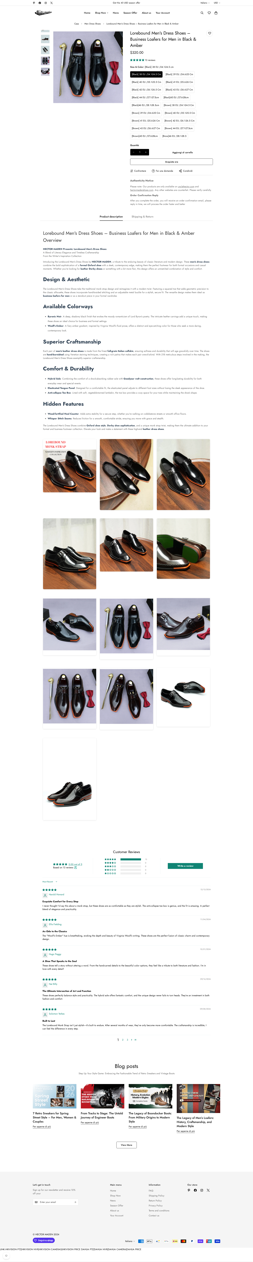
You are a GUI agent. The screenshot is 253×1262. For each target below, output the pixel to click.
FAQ (151, 1190)
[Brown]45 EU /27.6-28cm (145, 136)
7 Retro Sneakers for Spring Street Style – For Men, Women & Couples (54, 1117)
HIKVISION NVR (30, 1249)
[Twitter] (51, 3)
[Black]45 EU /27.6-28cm (176, 97)
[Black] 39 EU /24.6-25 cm (179, 74)
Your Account (163, 12)
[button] (216, 13)
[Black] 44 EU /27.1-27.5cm (145, 97)
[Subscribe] (75, 1202)
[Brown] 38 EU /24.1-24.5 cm (179, 105)
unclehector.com (186, 186)
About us (146, 12)
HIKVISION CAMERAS (50, 1249)
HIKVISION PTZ (13, 1249)
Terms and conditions (159, 1210)
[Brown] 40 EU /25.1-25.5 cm (180, 113)
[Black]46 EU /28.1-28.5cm (145, 105)
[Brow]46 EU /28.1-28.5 (174, 136)
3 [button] (127, 1039)
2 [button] (122, 1039)
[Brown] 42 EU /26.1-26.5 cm (179, 120)
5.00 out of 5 (75, 864)
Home (87, 12)
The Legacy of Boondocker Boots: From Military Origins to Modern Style (150, 1117)
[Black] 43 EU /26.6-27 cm (179, 89)
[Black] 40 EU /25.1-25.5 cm (146, 82)
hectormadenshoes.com (141, 190)
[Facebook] (40, 3)
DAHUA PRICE (133, 1249)
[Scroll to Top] (247, 1246)
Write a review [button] (185, 866)
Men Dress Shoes (92, 23)
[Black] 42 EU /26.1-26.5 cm (146, 89)
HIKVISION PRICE (71, 1249)
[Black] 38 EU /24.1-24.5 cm (146, 74)
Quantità (134, 145)
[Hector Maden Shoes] (43, 13)
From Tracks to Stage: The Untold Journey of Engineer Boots (102, 1115)
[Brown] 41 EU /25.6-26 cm (146, 120)
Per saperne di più (42, 1126)
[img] (49, 890)
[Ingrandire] (116, 36)
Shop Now (100, 12)
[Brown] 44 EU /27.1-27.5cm (179, 128)
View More (126, 1145)
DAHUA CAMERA (117, 1249)
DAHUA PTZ (87, 1249)
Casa (76, 23)
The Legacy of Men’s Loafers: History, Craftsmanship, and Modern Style (195, 1122)
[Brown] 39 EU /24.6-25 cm (146, 113)
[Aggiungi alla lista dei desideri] (209, 33)
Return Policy (155, 1200)
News (116, 12)
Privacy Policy (156, 1205)
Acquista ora (171, 161)
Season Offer (130, 12)
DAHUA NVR (100, 1249)
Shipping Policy (156, 1195)
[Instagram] (46, 3)
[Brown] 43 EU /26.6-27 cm (146, 128)
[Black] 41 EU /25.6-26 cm (179, 82)
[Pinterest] (34, 3)
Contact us (154, 1215)
